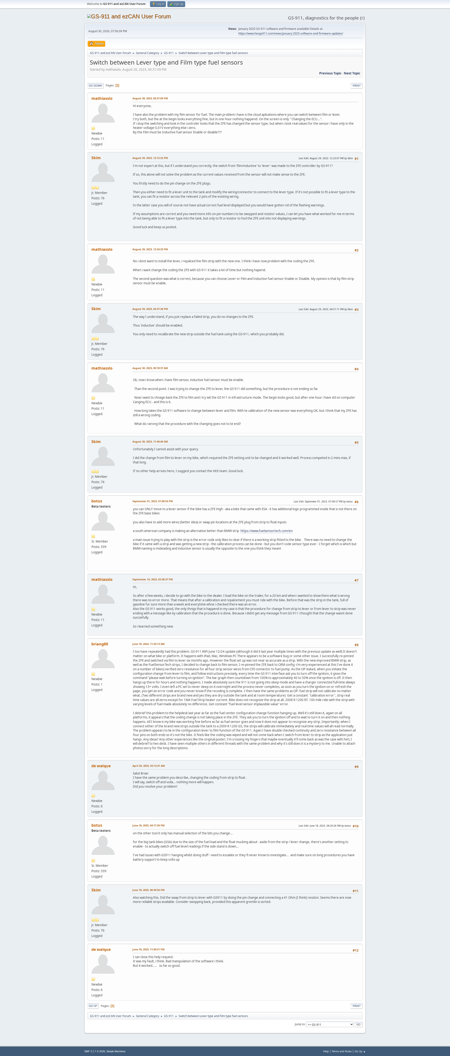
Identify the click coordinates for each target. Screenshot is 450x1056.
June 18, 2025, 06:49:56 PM (148, 890)
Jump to (300, 1024)
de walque (101, 765)
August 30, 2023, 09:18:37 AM (150, 368)
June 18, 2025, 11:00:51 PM (148, 949)
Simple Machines (116, 1051)
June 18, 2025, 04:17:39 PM (148, 825)
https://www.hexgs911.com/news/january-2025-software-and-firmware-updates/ (290, 33)
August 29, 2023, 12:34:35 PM (150, 249)
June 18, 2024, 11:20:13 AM (148, 644)
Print (356, 85)
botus (96, 501)
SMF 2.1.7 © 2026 (94, 1051)
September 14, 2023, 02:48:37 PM (152, 579)
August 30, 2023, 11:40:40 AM (150, 441)
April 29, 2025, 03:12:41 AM (148, 765)
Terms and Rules (342, 1051)
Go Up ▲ (360, 1051)
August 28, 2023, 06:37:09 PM (150, 98)
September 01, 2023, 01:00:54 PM (152, 501)
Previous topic (330, 73)
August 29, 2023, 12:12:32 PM (150, 158)
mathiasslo (101, 98)
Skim (96, 157)
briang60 (99, 644)
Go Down (95, 85)
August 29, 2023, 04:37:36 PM (150, 309)
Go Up (93, 1006)
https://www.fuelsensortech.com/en (266, 531)
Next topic (352, 73)
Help (326, 1051)
